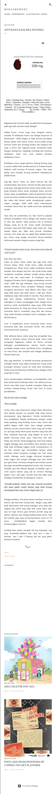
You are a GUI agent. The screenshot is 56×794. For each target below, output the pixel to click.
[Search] (50, 4)
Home (7, 14)
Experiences (18, 14)
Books (12, 556)
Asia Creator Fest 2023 (19, 686)
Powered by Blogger (30, 786)
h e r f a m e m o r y (15, 9)
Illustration (32, 14)
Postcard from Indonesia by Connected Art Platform (24, 763)
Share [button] (6, 552)
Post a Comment (17, 691)
